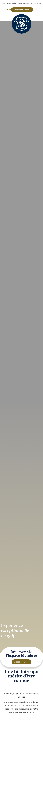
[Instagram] (9, 9)
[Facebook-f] (7, 9)
